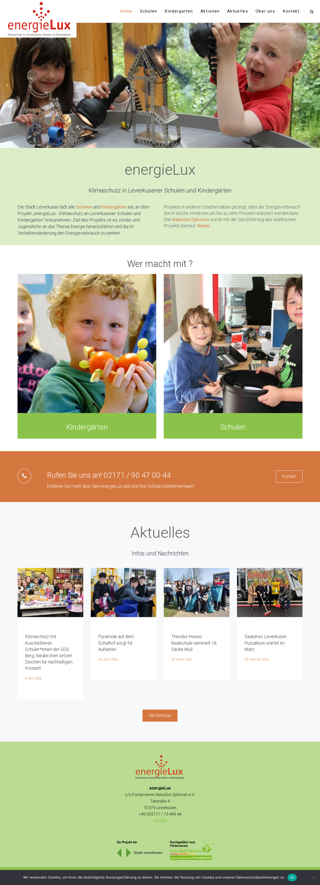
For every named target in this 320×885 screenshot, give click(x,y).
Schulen (148, 11)
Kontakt (291, 11)
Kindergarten (179, 11)
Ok (292, 877)
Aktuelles (237, 11)
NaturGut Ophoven (190, 219)
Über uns (265, 11)
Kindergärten (114, 207)
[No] (313, 877)
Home (126, 11)
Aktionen (210, 11)
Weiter (203, 225)
